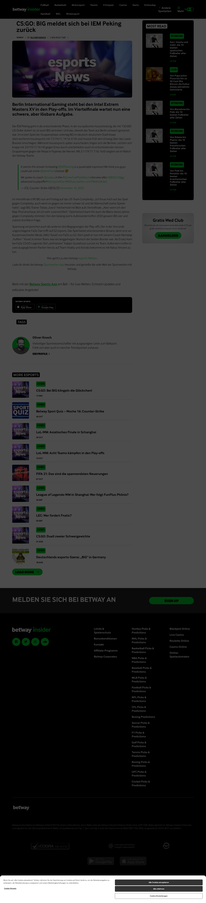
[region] (103, 889)
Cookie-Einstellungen (159, 896)
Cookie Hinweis (10, 888)
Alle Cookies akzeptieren (159, 882)
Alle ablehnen (159, 889)
